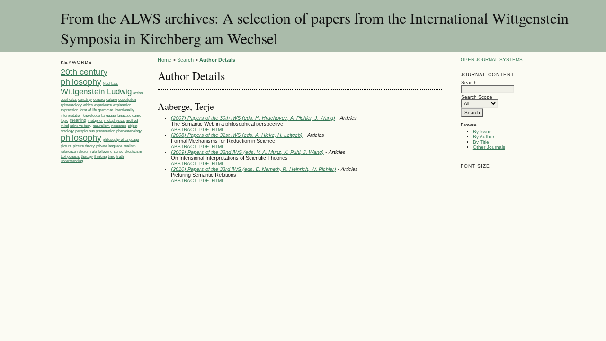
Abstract (183, 129)
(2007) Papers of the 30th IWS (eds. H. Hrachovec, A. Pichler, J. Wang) (253, 118)
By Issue (482, 131)
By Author (483, 136)
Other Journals (489, 147)
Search (185, 60)
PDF (204, 129)
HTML (218, 129)
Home (164, 60)
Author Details (217, 60)
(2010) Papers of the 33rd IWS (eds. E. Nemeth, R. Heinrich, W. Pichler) (253, 169)
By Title (481, 141)
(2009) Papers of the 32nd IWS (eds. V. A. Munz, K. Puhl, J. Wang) (247, 152)
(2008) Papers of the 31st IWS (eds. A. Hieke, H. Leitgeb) (237, 135)
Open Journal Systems (492, 59)
